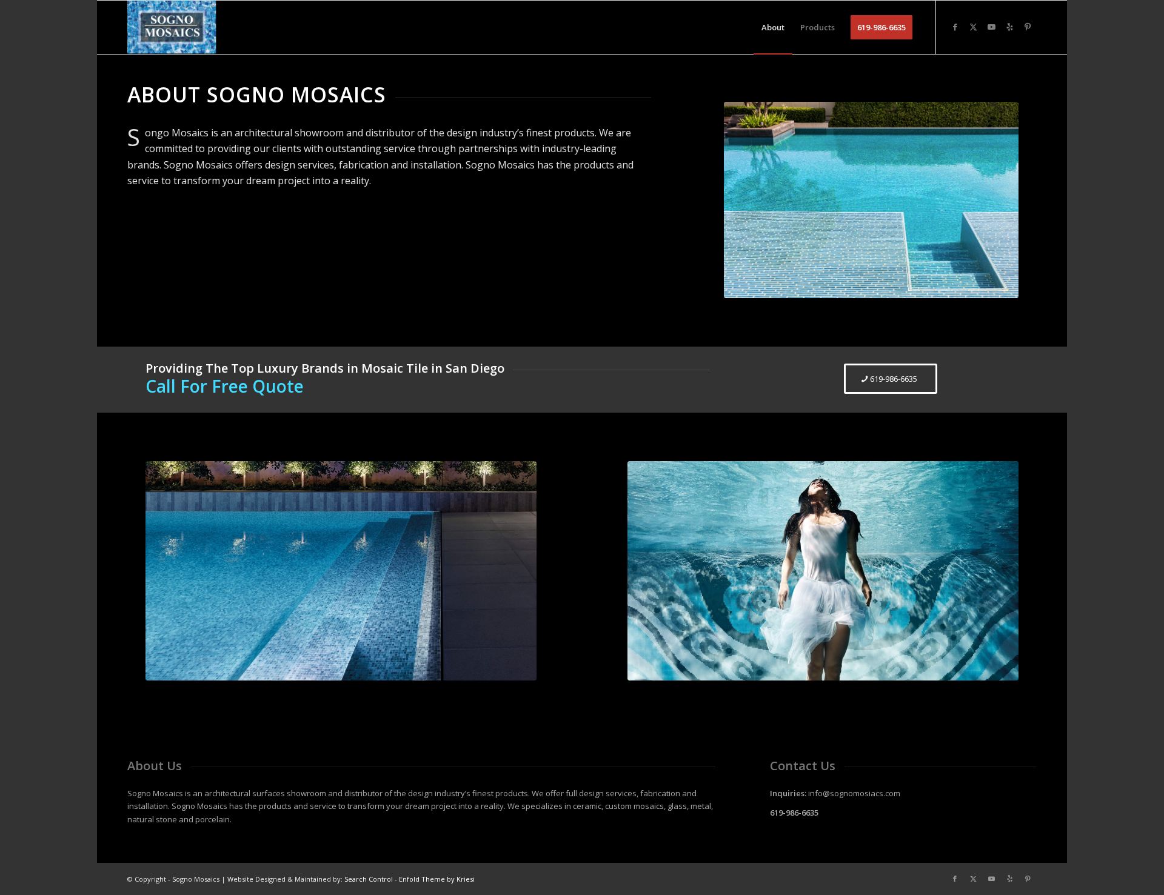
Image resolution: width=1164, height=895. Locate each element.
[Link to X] (973, 27)
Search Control (368, 878)
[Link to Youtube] (991, 27)
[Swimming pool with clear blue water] (871, 200)
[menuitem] (773, 27)
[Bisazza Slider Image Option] (822, 571)
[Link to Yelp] (1009, 27)
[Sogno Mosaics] (171, 27)
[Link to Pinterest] (1027, 27)
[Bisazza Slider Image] (341, 571)
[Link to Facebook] (955, 27)
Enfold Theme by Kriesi (437, 878)
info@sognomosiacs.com (854, 793)
